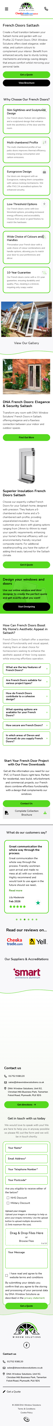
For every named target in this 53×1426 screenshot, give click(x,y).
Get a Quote (26, 74)
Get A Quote (26, 565)
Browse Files (26, 1241)
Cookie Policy (27, 1412)
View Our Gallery (26, 343)
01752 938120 (16, 1076)
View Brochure (26, 83)
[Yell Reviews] (38, 942)
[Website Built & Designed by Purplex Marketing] (26, 1419)
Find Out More (26, 437)
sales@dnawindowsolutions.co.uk (26, 1082)
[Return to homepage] (26, 9)
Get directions (24, 1104)
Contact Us (26, 803)
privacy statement (34, 1298)
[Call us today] (46, 9)
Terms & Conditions (26, 1408)
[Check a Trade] (14, 941)
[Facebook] (26, 1345)
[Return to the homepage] (26, 1337)
